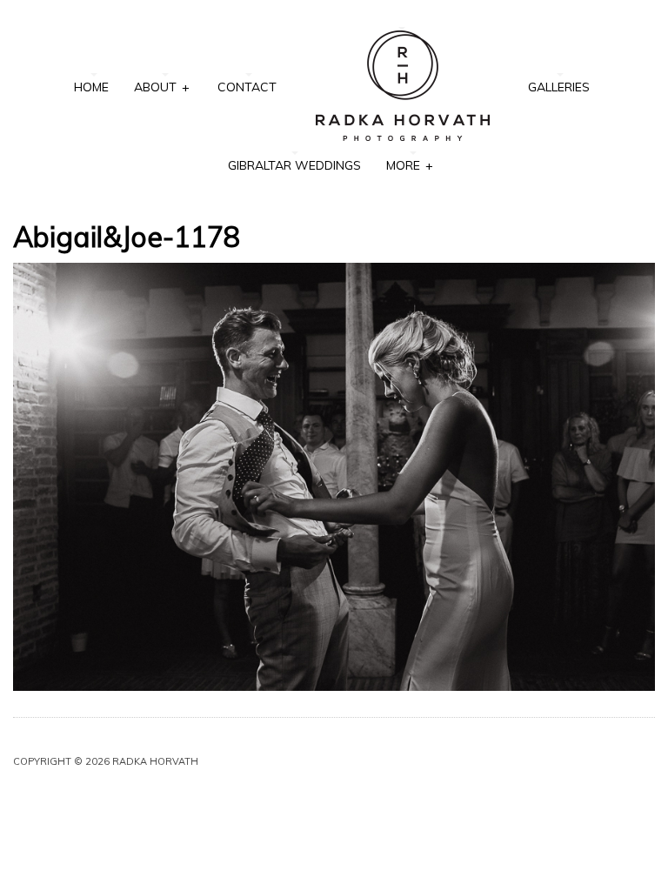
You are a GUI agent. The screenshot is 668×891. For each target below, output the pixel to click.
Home (91, 87)
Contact (247, 87)
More (409, 165)
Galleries (559, 87)
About (161, 87)
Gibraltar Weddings (294, 165)
